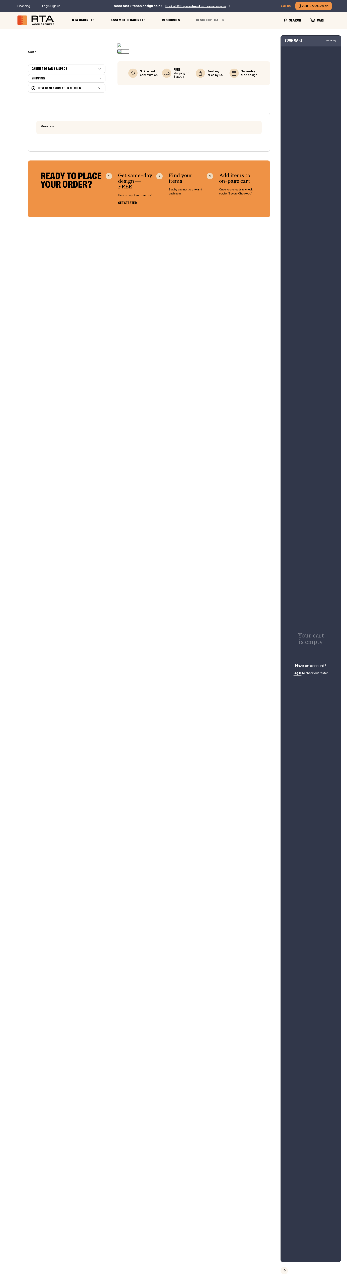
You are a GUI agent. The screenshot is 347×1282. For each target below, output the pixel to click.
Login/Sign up (51, 6)
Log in (298, 673)
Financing (23, 6)
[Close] (333, 45)
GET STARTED (127, 203)
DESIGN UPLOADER (210, 20)
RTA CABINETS (83, 20)
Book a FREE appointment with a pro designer (195, 6)
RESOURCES (171, 20)
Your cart (294, 40)
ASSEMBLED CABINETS (128, 20)
